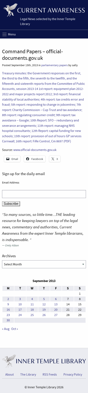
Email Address (10, 182)
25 (32, 315)
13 (56, 304)
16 (8, 310)
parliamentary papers (54, 65)
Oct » (14, 329)
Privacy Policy (72, 375)
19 (44, 310)
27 (56, 315)
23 (8, 315)
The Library (28, 375)
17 (20, 310)
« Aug (5, 329)
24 (20, 315)
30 (8, 320)
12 (44, 304)
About (9, 375)
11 (32, 304)
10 (20, 304)
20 (56, 310)
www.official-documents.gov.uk (34, 150)
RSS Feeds (50, 375)
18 (32, 310)
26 (44, 315)
